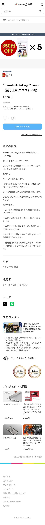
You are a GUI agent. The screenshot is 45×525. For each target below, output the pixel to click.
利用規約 (6, 506)
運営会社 (6, 477)
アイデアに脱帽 (11, 267)
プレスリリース (9, 485)
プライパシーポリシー (12, 501)
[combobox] (21, 11)
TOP (4, 20)
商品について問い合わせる (31, 135)
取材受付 (6, 497)
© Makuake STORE (22, 517)
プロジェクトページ (14, 20)
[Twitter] (5, 304)
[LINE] (12, 304)
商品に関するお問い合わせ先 (14, 493)
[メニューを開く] (3, 4)
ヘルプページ (8, 489)
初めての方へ (8, 481)
